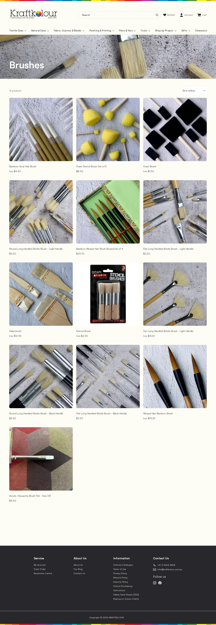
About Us (78, 565)
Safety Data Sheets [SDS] (126, 594)
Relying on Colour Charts (126, 599)
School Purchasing (122, 586)
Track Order (40, 569)
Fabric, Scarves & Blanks (68, 30)
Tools (144, 30)
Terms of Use (119, 569)
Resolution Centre (43, 573)
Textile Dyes (16, 30)
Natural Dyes (39, 30)
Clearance (201, 30)
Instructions (119, 590)
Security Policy (120, 582)
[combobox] (119, 15)
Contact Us (79, 573)
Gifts (184, 30)
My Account (40, 565)
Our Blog (78, 569)
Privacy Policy (120, 573)
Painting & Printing (100, 30)
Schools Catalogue (123, 565)
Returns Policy (120, 577)
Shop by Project (164, 30)
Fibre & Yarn (126, 30)
